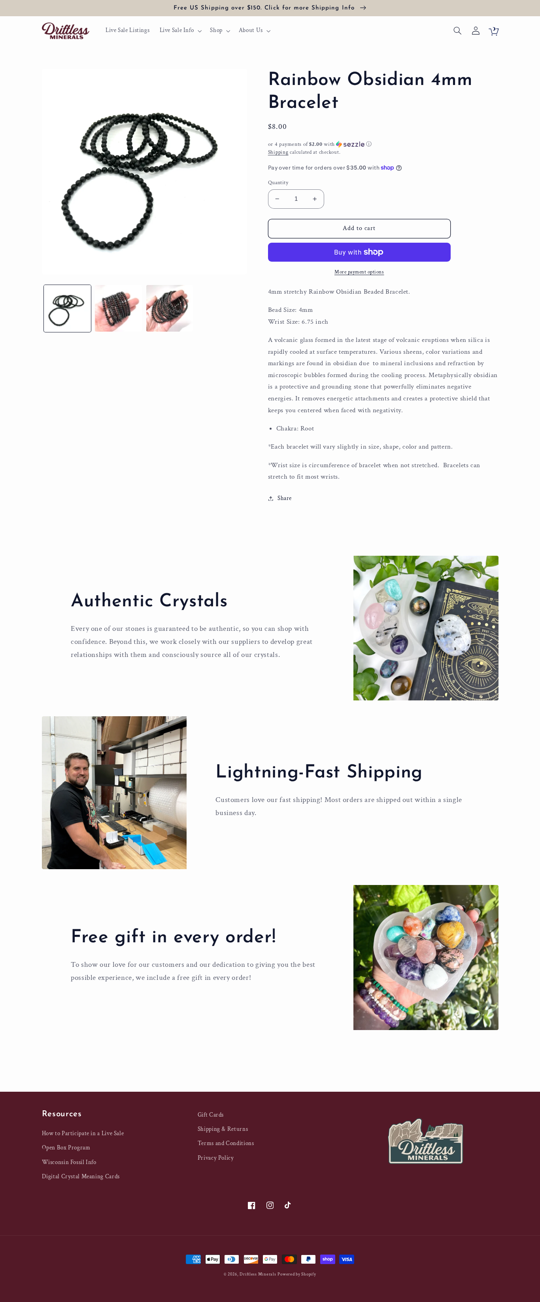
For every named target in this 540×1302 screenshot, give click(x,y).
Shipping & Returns (223, 1129)
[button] (180, 31)
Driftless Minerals (258, 1274)
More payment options (359, 272)
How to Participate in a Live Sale (83, 1133)
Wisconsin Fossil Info (69, 1162)
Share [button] (285, 498)
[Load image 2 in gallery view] (118, 308)
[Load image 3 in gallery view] (169, 308)
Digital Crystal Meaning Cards (81, 1176)
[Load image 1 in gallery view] (67, 308)
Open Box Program (66, 1147)
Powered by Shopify (297, 1274)
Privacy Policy (216, 1158)
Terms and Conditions (226, 1143)
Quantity (278, 182)
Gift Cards (211, 1115)
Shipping (278, 152)
